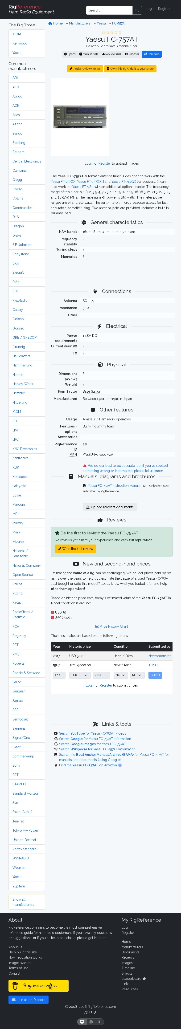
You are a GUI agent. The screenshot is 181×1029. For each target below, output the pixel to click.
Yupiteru (18, 886)
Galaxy (17, 310)
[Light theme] (91, 1022)
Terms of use (18, 968)
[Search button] (137, 10)
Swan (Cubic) (22, 812)
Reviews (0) (113, 54)
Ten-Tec (18, 821)
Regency (19, 636)
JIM (15, 430)
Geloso (18, 319)
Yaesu (16, 53)
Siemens (18, 728)
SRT (15, 775)
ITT (14, 421)
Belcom (18, 152)
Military (17, 523)
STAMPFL (19, 784)
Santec (17, 701)
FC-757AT (119, 23)
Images (127, 963)
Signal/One (21, 738)
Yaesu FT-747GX (123, 181)
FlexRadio (20, 300)
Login (150, 9)
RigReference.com (102, 1007)
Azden (17, 124)
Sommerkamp (23, 756)
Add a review (87, 68)
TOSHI (153, 665)
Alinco (17, 96)
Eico (15, 263)
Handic (17, 375)
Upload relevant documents (112, 507)
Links (125, 984)
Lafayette (19, 486)
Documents (130, 952)
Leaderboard (132, 978)
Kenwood (19, 43)
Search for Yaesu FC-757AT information (95, 739)
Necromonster (159, 656)
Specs (71, 54)
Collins (17, 198)
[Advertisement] (144, 107)
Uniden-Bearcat (24, 840)
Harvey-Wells (22, 384)
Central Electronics (26, 161)
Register (164, 9)
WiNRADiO (20, 858)
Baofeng (18, 143)
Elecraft (18, 272)
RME (15, 654)
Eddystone (20, 254)
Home (57, 23)
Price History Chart (113, 626)
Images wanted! (20, 963)
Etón (15, 282)
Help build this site (22, 952)
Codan (17, 189)
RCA (15, 626)
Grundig (18, 347)
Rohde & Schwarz (26, 673)
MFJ (15, 514)
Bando (17, 133)
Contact (14, 973)
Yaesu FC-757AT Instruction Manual (114, 486)
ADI (15, 78)
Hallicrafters (21, 356)
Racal (16, 602)
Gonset (18, 328)
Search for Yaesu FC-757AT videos (92, 733)
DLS (15, 217)
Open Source (22, 575)
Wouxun (18, 868)
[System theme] (82, 1022)
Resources (130, 989)
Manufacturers (79, 23)
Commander (22, 208)
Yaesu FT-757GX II (90, 181)
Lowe (16, 495)
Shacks (127, 973)
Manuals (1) (90, 54)
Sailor (16, 682)
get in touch (97, 938)
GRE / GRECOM (24, 337)
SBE (15, 710)
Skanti (16, 747)
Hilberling (19, 402)
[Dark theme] (100, 1022)
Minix (16, 532)
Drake (16, 235)
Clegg (17, 180)
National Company (26, 565)
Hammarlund (22, 365)
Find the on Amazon (88, 765)
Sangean (18, 691)
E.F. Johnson (22, 245)
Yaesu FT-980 (83, 187)
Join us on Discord (30, 1000)
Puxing (17, 593)
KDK (15, 467)
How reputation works (25, 957)
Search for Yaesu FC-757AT (92, 744)
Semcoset (20, 719)
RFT (15, 645)
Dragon (18, 226)
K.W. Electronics (24, 449)
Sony (16, 765)
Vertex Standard (24, 849)
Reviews (128, 957)
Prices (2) (134, 54)
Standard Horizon (25, 793)
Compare (153, 54)
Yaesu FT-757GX (63, 181)
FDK (15, 291)
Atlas (16, 115)
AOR (15, 105)
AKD (15, 87)
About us (15, 947)
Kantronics (20, 458)
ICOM (16, 34)
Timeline (128, 968)
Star (15, 803)
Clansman (20, 170)
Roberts (18, 663)
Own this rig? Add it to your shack (132, 68)
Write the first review (77, 549)
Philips (17, 584)
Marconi (18, 504)
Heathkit (18, 393)
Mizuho (18, 542)
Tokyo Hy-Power (25, 830)
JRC (15, 439)
